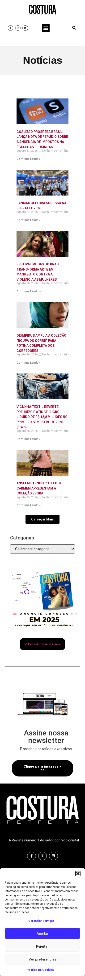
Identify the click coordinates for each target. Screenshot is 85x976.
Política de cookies (40, 970)
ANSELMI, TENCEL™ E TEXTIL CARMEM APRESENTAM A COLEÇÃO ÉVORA (39, 488)
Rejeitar (42, 946)
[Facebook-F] (10, 28)
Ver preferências (42, 959)
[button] (78, 873)
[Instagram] (18, 28)
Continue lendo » (29, 159)
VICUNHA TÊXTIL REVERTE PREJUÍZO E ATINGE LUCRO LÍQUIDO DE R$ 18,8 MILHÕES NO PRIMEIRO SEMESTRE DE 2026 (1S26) (42, 417)
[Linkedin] (25, 28)
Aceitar (43, 933)
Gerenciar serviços (41, 921)
